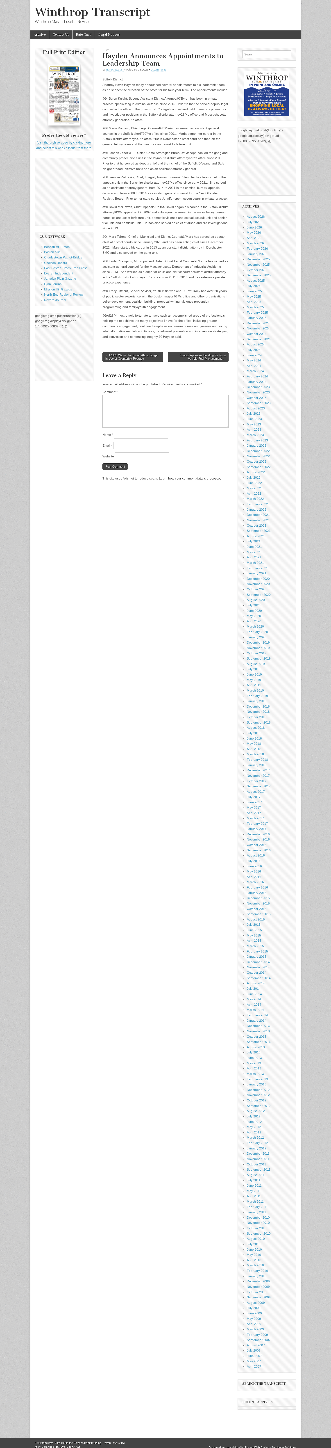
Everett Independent (58, 273)
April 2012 (254, 1132)
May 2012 (254, 1127)
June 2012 (254, 1122)
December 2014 (258, 962)
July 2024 (254, 350)
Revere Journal (55, 300)
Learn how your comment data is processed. (190, 478)
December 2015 (258, 898)
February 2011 (257, 1207)
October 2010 (256, 1228)
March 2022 (255, 498)
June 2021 (254, 546)
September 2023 (259, 403)
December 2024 (258, 323)
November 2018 (258, 711)
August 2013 (256, 1047)
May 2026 (254, 232)
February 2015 (257, 951)
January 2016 (256, 893)
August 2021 (256, 536)
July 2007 (254, 1350)
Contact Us (61, 35)
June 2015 (254, 930)
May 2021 (254, 552)
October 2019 (256, 653)
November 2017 (258, 775)
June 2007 (254, 1356)
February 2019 (257, 696)
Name (107, 434)
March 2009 (255, 1329)
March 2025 (255, 307)
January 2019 (256, 701)
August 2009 (256, 1302)
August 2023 (256, 408)
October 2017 (256, 781)
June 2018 (254, 738)
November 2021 (258, 520)
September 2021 (259, 530)
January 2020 (256, 637)
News (106, 49)
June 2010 (254, 1249)
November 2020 (258, 584)
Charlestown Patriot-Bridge (63, 257)
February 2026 (257, 248)
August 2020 (256, 600)
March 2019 (255, 690)
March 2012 (255, 1137)
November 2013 (258, 1031)
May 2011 (254, 1191)
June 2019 (254, 674)
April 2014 (254, 1004)
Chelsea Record (55, 263)
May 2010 (254, 1254)
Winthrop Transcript (93, 12)
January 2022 (256, 509)
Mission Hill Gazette (58, 289)
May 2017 (254, 807)
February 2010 (257, 1270)
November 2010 (258, 1222)
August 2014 (256, 983)
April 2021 (254, 557)
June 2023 (254, 419)
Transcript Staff (115, 69)
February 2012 (257, 1143)
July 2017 (254, 797)
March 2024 (255, 371)
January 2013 (256, 1084)
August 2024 (256, 344)
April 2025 (254, 302)
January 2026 (256, 254)
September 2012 (259, 1106)
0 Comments (158, 69)
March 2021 (255, 562)
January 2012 (256, 1148)
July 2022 (254, 477)
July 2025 (254, 286)
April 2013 (254, 1068)
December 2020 (258, 578)
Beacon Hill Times (57, 247)
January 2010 (256, 1276)
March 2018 (255, 754)
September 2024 (259, 339)
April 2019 (254, 685)
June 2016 (254, 866)
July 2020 (254, 605)
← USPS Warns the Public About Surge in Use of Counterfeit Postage (131, 357)
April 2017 (254, 813)
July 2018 (254, 733)
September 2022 (259, 467)
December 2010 (258, 1217)
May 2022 (254, 488)
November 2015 (258, 903)
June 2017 (254, 802)
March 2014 (255, 1010)
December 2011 (258, 1153)
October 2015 (256, 909)
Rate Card (83, 35)
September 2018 (259, 722)
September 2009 (259, 1297)
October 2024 (256, 334)
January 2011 (256, 1212)
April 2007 (254, 1366)
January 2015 (256, 956)
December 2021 (258, 514)
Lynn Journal (53, 284)
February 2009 (257, 1334)
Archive (40, 35)
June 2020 (254, 610)
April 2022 (254, 493)
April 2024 (254, 366)
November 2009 (258, 1286)
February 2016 (257, 887)
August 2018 (256, 727)
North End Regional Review (63, 294)
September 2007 (259, 1340)
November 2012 (258, 1095)
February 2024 (257, 376)
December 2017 (258, 770)
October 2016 (256, 845)
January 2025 (256, 318)
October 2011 (256, 1164)
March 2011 (255, 1201)
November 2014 (258, 967)
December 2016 (258, 834)
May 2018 (254, 743)
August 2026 (256, 216)
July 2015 (254, 924)
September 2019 (259, 658)
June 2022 (254, 483)
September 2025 (259, 275)
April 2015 (254, 940)
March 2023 (255, 435)
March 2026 (255, 243)
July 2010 (254, 1244)
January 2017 (256, 829)
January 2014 (256, 1020)
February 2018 (257, 759)
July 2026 (254, 222)
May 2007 (254, 1361)
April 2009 (254, 1324)
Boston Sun (52, 252)
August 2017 (256, 791)
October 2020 (256, 589)
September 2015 (259, 914)
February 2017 (257, 823)
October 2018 (256, 717)
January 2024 (256, 382)
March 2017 (255, 818)
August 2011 (256, 1175)
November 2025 (258, 264)
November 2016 (258, 839)
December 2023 (258, 387)
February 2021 (257, 568)
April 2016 (254, 877)
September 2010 (259, 1233)
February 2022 (257, 504)
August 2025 (256, 280)
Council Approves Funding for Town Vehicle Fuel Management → (203, 357)
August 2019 (256, 664)
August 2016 (256, 855)
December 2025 (258, 259)
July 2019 (254, 669)
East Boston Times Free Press (65, 268)
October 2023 (256, 398)
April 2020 (254, 621)
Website (108, 456)
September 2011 (258, 1169)
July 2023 (254, 413)
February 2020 (257, 632)
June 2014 (254, 994)
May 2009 (254, 1318)
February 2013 (257, 1079)
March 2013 (255, 1074)
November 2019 (258, 648)
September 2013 (259, 1042)
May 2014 (254, 999)
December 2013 (258, 1026)
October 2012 (256, 1100)
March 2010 (255, 1265)
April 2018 (254, 749)
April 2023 (254, 429)
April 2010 (254, 1260)
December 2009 (258, 1281)
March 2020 (255, 626)
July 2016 (254, 861)
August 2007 (256, 1345)
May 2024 (254, 360)
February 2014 (257, 1015)
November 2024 (258, 328)
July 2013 (254, 1052)
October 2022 (256, 461)
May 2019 (254, 680)
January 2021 (256, 573)
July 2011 (253, 1180)
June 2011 (254, 1185)
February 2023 (257, 440)
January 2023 (256, 445)
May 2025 (254, 296)
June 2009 (254, 1313)
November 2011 (258, 1159)
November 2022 (258, 456)
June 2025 (254, 291)
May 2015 (254, 935)
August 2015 (256, 919)
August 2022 (256, 472)
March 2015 (255, 946)
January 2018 (256, 765)
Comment (110, 392)
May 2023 (254, 424)
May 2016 (254, 871)
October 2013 (256, 1036)
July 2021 (254, 541)
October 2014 (256, 972)
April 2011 (254, 1196)
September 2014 (259, 978)
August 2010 (256, 1238)
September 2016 (259, 850)
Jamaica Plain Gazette (60, 278)
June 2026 (254, 227)
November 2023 (258, 392)
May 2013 (254, 1063)
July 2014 (254, 988)
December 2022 (258, 451)
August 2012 (256, 1111)
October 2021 (256, 525)
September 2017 (259, 786)
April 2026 (254, 238)
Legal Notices (109, 35)
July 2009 (254, 1308)
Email (107, 445)
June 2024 (254, 355)
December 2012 (258, 1090)
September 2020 (259, 594)
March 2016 (255, 882)
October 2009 (256, 1292)
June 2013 (254, 1058)
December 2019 (258, 642)
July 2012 (254, 1116)
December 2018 (258, 706)
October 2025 (256, 270)
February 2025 (257, 312)
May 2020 (254, 616)
